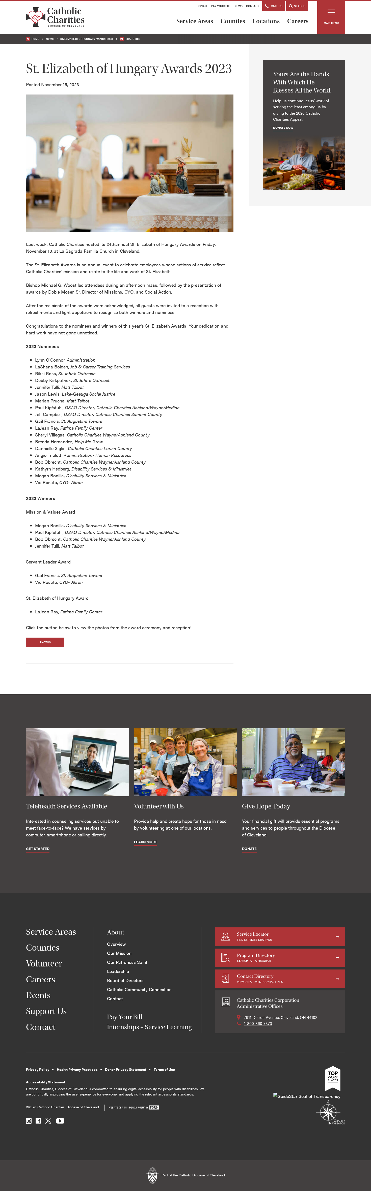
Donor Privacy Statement (125, 1069)
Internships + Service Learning (149, 1027)
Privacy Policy (37, 1069)
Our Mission (119, 953)
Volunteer (44, 963)
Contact (252, 6)
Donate (202, 6)
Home (35, 39)
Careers (297, 21)
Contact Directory (260, 978)
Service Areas (194, 21)
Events (38, 995)
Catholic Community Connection (139, 989)
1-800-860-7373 (258, 1023)
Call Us (276, 6)
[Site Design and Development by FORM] (134, 1108)
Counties (233, 21)
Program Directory (256, 957)
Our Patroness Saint (127, 962)
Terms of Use (164, 1069)
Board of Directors (125, 980)
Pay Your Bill (221, 6)
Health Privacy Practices (77, 1069)
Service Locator (254, 936)
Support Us (46, 1011)
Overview (116, 944)
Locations (266, 21)
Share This (133, 39)
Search (299, 6)
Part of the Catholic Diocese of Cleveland (193, 1175)
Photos (45, 642)
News (238, 6)
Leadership (118, 971)
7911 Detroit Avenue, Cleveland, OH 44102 (280, 1017)
